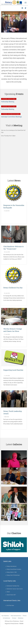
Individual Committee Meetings (11, 117)
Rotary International (11, 566)
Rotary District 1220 (12, 572)
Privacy (14, 618)
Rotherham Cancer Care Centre (15, 589)
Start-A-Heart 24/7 (11, 594)
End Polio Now (10, 605)
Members (20, 618)
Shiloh (8, 591)
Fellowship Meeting (7, 102)
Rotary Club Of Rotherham (13, 575)
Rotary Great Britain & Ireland (14, 569)
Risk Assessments (16, 615)
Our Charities (5, 615)
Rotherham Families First (13, 586)
